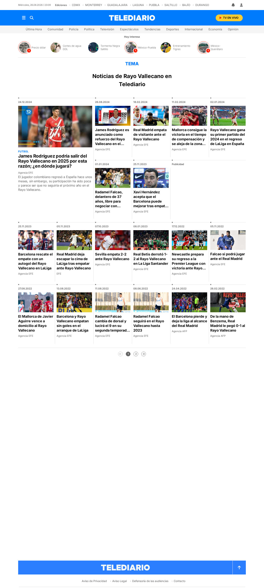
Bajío (186, 5)
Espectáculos (129, 29)
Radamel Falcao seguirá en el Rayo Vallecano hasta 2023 (148, 323)
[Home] (132, 18)
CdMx (76, 5)
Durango (202, 5)
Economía (215, 29)
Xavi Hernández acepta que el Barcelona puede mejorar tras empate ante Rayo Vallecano (150, 201)
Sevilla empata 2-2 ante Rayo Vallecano (112, 256)
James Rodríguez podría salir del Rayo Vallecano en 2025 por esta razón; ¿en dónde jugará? (52, 161)
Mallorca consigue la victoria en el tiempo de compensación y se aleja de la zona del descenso (189, 139)
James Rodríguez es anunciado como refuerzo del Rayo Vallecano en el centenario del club (112, 139)
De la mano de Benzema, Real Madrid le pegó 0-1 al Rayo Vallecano (227, 323)
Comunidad (55, 29)
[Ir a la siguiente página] (143, 354)
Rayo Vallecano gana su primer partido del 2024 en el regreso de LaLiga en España (227, 137)
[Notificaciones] (233, 5)
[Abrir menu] (24, 17)
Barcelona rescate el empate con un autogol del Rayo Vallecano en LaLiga (35, 261)
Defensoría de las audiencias (150, 581)
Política (89, 29)
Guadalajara (117, 5)
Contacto (179, 581)
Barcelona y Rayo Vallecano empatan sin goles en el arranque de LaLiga (73, 323)
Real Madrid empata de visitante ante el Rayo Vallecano (150, 134)
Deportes (172, 29)
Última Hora (34, 29)
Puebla (154, 5)
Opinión (233, 29)
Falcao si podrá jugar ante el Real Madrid (227, 256)
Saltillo (170, 5)
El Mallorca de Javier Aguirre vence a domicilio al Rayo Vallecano (35, 323)
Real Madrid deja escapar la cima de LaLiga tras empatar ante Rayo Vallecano (74, 261)
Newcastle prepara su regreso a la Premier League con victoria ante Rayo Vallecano (188, 263)
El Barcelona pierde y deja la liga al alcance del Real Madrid (189, 321)
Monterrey (93, 5)
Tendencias (152, 29)
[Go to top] (239, 567)
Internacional (194, 29)
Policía (73, 29)
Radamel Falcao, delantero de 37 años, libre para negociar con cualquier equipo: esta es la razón (109, 203)
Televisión (107, 29)
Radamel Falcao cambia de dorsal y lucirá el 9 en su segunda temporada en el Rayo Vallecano (112, 325)
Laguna (138, 5)
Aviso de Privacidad (94, 581)
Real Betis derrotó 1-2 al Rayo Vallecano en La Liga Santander (150, 259)
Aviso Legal (119, 581)
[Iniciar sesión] (241, 5)
